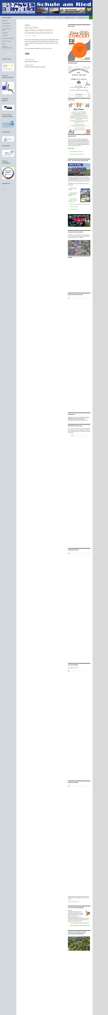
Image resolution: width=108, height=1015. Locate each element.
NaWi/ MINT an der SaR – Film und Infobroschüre (73, 200)
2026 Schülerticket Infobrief (76, 151)
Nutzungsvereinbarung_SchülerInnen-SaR (79, 925)
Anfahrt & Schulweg (6, 41)
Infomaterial (5, 32)
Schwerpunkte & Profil (82, 17)
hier (87, 420)
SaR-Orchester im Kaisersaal (31, 60)
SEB (77, 667)
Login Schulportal (6, 23)
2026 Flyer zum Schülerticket (76, 154)
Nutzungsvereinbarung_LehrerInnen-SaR (79, 922)
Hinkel (34, 35)
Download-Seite (77, 417)
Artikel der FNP (48, 48)
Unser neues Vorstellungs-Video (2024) (73, 194)
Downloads (4, 35)
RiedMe (27, 53)
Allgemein (27, 25)
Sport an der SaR (74, 206)
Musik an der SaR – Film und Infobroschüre (80, 204)
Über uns (48, 17)
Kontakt (4, 43)
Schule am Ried (6, 17)
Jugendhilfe (72, 428)
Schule (60, 17)
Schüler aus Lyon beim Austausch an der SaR (35, 66)
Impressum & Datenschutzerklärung (7, 47)
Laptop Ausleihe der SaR (73, 901)
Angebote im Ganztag (69, 17)
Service (54, 17)
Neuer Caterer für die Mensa (6, 29)
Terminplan (4, 20)
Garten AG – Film (74, 209)
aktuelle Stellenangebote (8, 38)
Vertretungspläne (6, 26)
